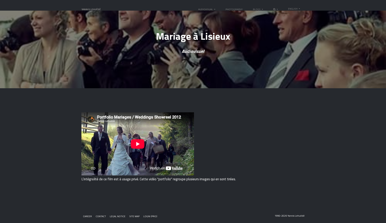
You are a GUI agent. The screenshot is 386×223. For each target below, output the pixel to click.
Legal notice (117, 216)
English (293, 9)
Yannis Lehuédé (91, 9)
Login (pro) (150, 216)
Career (87, 216)
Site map (134, 216)
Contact (101, 216)
